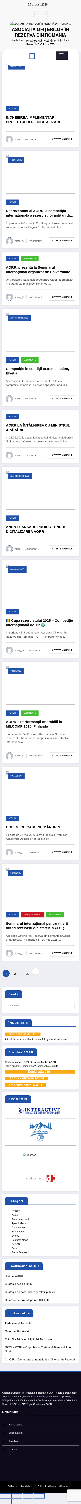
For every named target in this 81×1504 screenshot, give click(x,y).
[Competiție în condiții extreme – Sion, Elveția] (40, 331)
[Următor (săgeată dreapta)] (16, 1501)
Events (15, 1235)
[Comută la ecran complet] (16, 1496)
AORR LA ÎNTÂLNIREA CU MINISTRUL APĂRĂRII (38, 427)
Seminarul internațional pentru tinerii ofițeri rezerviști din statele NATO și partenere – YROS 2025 (37, 926)
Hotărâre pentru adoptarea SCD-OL (27, 1300)
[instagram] (40, 14)
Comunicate (18, 1227)
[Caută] (61, 53)
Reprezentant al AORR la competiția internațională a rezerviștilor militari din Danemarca (39, 213)
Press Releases (20, 1252)
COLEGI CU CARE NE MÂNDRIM (33, 827)
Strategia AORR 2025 (18, 1284)
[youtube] (49, 14)
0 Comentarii (31, 139)
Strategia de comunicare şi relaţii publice (30, 1292)
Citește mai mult (62, 139)
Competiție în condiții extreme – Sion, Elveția (37, 371)
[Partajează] (28, 1496)
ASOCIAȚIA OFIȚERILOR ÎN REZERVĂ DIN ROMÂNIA (40, 32)
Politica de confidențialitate (20, 1486)
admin (17, 139)
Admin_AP (19, 650)
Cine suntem (16, 1432)
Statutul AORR (14, 1276)
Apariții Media (19, 1223)
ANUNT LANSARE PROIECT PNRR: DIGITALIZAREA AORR (35, 529)
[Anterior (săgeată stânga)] (5, 1501)
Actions (16, 1210)
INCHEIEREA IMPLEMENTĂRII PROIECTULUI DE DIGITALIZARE (33, 119)
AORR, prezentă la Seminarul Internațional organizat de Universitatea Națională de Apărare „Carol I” (39, 270)
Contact (13, 1449)
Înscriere (13, 1441)
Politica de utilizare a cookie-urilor (53, 1486)
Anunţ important (33, 915)
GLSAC (16, 1244)
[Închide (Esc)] (39, 1496)
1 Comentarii (31, 455)
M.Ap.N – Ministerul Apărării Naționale (28, 1339)
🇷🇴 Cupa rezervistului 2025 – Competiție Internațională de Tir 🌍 (39, 623)
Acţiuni (12, 109)
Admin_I (18, 852)
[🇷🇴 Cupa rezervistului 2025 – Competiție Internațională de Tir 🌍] (40, 583)
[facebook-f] (32, 14)
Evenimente (30, 259)
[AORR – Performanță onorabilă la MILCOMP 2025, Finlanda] (40, 684)
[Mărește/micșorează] (5, 1496)
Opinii (15, 1248)
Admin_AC (20, 241)
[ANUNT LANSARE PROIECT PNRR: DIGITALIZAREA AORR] (40, 489)
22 (27, 973)
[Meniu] (32, 56)
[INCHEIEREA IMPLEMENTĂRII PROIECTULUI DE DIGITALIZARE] (40, 80)
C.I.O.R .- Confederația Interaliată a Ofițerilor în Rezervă (40, 1359)
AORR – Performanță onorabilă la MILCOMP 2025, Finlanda (34, 724)
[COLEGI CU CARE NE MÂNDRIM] (40, 790)
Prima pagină (16, 1424)
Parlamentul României (18, 1323)
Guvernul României (17, 1331)
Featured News (20, 1239)
